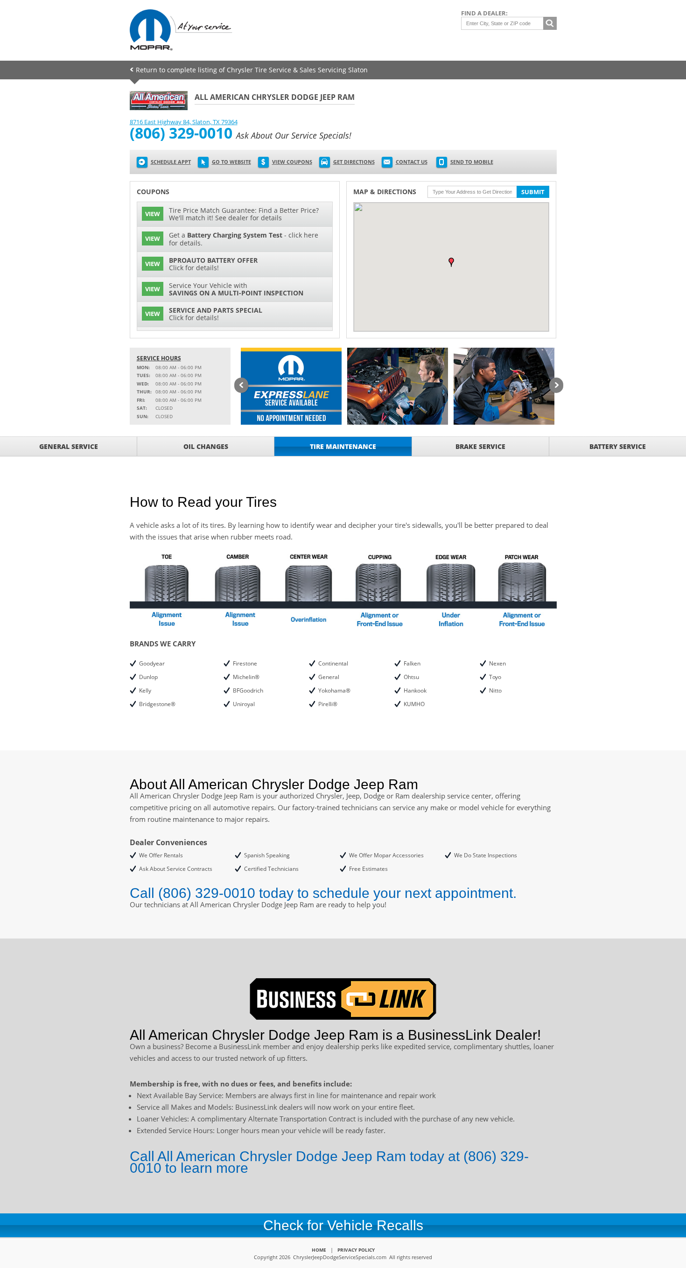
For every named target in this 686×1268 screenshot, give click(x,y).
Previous (241, 386)
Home (319, 1250)
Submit (533, 192)
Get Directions (354, 161)
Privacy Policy (356, 1250)
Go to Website (231, 161)
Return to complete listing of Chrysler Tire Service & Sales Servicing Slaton (252, 69)
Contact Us (411, 161)
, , (184, 122)
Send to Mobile (471, 161)
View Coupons (292, 161)
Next (556, 386)
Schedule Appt (171, 161)
